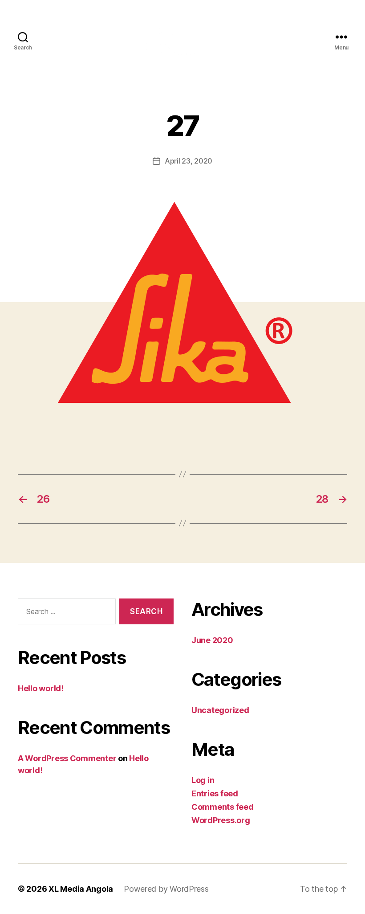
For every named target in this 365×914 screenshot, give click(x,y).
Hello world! (41, 688)
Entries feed (214, 793)
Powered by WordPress (166, 889)
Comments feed (222, 807)
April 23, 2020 (188, 160)
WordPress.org (220, 820)
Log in (202, 780)
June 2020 (212, 640)
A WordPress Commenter (67, 758)
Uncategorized (220, 710)
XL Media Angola (81, 889)
